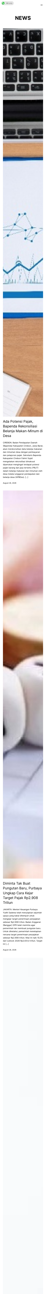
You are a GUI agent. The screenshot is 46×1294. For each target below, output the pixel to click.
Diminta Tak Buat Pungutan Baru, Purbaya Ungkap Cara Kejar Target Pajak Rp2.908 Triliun (22, 893)
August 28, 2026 (9, 483)
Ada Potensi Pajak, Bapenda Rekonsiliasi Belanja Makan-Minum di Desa (23, 428)
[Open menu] (41, 5)
